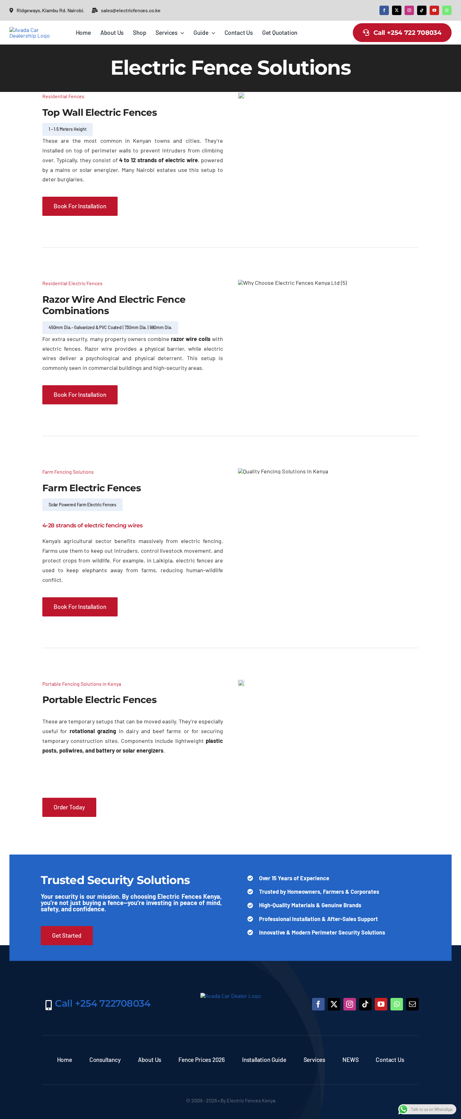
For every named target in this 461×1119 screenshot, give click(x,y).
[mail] (412, 1004)
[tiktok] (422, 10)
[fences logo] (32, 29)
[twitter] (396, 10)
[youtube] (434, 10)
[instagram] (409, 10)
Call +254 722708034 (102, 1003)
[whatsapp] (447, 10)
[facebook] (384, 10)
